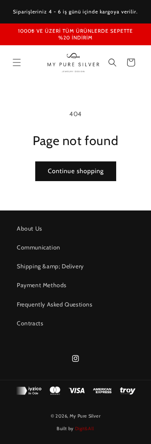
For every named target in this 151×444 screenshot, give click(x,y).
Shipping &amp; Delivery (50, 266)
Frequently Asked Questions (55, 304)
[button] (17, 62)
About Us (29, 228)
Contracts (30, 323)
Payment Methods (42, 285)
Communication (38, 247)
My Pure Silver (85, 416)
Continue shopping (76, 171)
